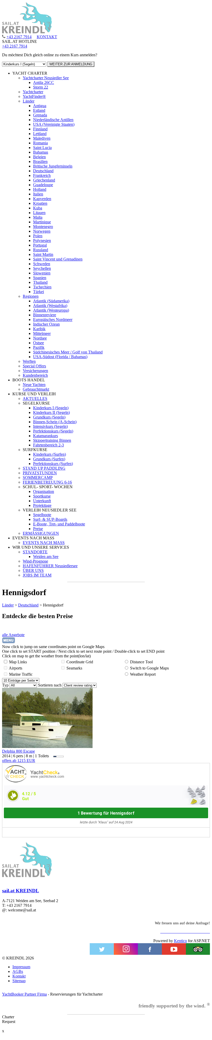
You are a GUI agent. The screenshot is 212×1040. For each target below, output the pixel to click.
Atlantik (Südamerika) (51, 301)
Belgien (39, 157)
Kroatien (40, 203)
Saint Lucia (42, 147)
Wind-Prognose (35, 561)
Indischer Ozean (46, 324)
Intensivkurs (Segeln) (50, 426)
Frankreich (42, 175)
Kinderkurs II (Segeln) (51, 412)
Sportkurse (42, 496)
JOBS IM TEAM (37, 575)
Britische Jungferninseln (52, 166)
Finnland (40, 129)
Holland (39, 189)
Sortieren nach (50, 685)
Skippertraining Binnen (52, 440)
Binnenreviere (44, 315)
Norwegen (41, 231)
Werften (29, 361)
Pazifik (38, 347)
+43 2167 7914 (19, 37)
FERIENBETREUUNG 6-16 (47, 482)
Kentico (180, 941)
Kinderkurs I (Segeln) (51, 408)
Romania (40, 143)
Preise (38, 528)
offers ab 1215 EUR (18, 760)
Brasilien (40, 161)
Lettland (40, 133)
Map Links (18, 662)
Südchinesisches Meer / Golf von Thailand (68, 352)
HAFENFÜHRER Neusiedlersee (50, 566)
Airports (15, 668)
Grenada (40, 115)
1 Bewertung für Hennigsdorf (106, 813)
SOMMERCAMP (38, 477)
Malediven (41, 138)
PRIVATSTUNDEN (40, 473)
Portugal (40, 245)
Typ (5, 685)
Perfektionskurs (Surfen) (53, 463)
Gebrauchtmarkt (36, 389)
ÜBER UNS (33, 570)
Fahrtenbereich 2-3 (48, 445)
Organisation (43, 491)
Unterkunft (42, 501)
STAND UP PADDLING (44, 468)
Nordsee (40, 338)
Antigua (39, 106)
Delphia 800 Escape (18, 751)
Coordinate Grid (79, 662)
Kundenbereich (35, 375)
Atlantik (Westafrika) (50, 305)
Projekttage (42, 505)
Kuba (37, 208)
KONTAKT (47, 37)
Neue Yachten (34, 384)
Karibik (39, 329)
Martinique (42, 222)
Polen (37, 236)
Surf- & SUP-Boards (50, 519)
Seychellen (42, 268)
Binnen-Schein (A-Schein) (55, 422)
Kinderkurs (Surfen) (49, 454)
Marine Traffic (21, 674)
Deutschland (43, 171)
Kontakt (19, 976)
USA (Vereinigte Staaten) (53, 124)
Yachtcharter (33, 92)
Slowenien (41, 273)
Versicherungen (35, 370)
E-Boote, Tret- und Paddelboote (59, 524)
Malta (37, 217)
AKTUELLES (35, 398)
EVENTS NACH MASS (44, 542)
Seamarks (74, 668)
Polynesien (42, 240)
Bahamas (40, 152)
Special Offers (34, 366)
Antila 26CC (43, 82)
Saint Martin (43, 254)
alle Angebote (13, 635)
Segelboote (42, 515)
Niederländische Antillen (53, 119)
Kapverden (42, 198)
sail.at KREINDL (20, 890)
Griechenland (44, 180)
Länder (28, 101)
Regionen (31, 296)
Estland (39, 110)
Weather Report (143, 674)
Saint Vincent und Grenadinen (57, 259)
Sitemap (19, 981)
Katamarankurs (45, 436)
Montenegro (43, 226)
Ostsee (38, 343)
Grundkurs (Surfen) (49, 459)
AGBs (17, 971)
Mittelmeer (42, 333)
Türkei (38, 291)
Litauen (39, 212)
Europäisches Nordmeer (52, 319)
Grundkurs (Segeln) (49, 417)
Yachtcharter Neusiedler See (46, 78)
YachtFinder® (34, 96)
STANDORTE (35, 552)
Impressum (21, 967)
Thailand (40, 282)
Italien (38, 194)
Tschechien (42, 287)
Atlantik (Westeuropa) (51, 310)
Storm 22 (40, 87)
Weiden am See (45, 556)
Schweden (41, 264)
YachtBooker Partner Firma (24, 994)
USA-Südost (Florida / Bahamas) (60, 356)
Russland (40, 250)
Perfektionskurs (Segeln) (53, 431)
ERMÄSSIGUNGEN (41, 533)
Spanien (39, 277)
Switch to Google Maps (149, 668)
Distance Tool (141, 662)
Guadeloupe (43, 185)
